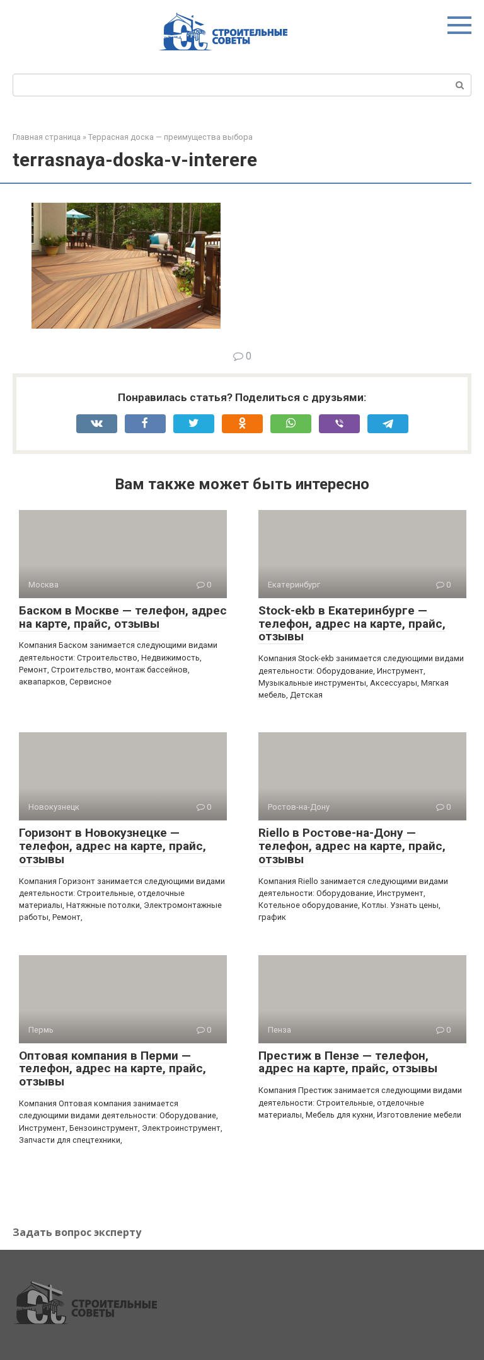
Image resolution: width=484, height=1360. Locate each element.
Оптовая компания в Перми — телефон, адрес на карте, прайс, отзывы (112, 1068)
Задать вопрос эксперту (77, 1232)
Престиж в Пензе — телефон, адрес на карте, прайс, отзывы (347, 1062)
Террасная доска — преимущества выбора (170, 137)
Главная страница (47, 137)
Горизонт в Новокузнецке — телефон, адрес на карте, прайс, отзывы (112, 845)
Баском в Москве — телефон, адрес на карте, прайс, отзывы (123, 617)
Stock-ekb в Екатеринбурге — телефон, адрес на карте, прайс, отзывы (352, 623)
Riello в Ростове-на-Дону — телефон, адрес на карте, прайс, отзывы (352, 845)
